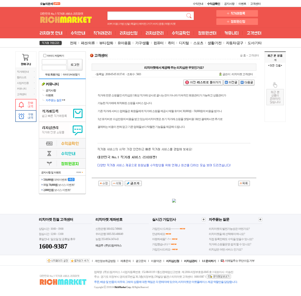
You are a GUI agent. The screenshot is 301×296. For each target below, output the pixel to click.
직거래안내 (23, 71)
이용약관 (156, 261)
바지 (155, 24)
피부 (109, 24)
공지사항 (229, 3)
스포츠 (198, 43)
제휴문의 (125, 261)
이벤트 (242, 3)
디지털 (184, 43)
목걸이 (134, 24)
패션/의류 (88, 43)
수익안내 (198, 3)
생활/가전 (215, 43)
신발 (127, 24)
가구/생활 (142, 43)
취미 (171, 43)
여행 (167, 24)
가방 (121, 24)
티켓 (173, 24)
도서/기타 (254, 43)
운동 (161, 24)
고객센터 (255, 3)
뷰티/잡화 (106, 43)
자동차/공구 (234, 43)
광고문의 (141, 261)
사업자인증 (23, 83)
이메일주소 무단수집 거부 (239, 260)
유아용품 (124, 43)
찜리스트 (21, 77)
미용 (115, 24)
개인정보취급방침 (105, 261)
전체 (73, 43)
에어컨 (142, 24)
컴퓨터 (158, 43)
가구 (149, 24)
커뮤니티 (21, 88)
